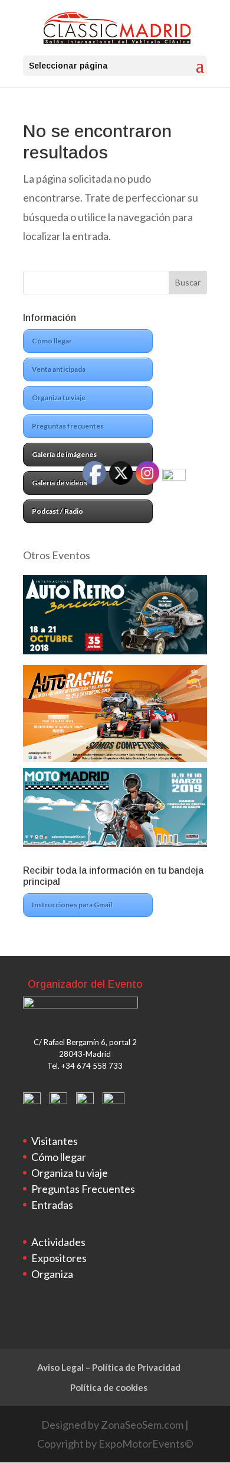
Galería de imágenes (64, 454)
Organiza (52, 1273)
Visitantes (54, 1140)
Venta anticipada (59, 369)
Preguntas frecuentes (68, 425)
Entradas (52, 1204)
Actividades (58, 1241)
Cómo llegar (52, 340)
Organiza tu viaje (59, 397)
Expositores (59, 1257)
